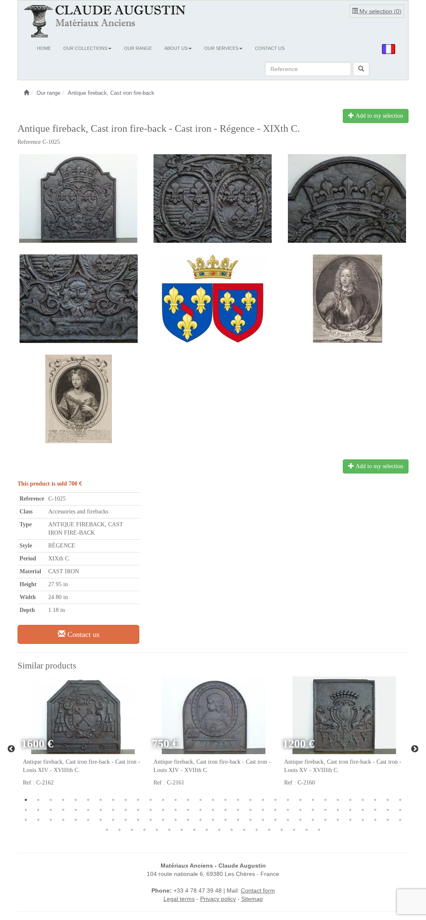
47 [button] (213, 810)
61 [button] (388, 810)
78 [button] (213, 820)
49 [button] (238, 810)
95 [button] (119, 830)
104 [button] (232, 830)
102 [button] (207, 830)
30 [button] (388, 800)
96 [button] (132, 830)
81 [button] (250, 820)
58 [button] (350, 810)
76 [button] (188, 820)
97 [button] (144, 830)
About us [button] (176, 48)
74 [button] (163, 820)
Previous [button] (11, 749)
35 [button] (63, 810)
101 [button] (194, 830)
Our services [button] (221, 48)
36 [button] (76, 810)
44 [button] (175, 810)
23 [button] (300, 800)
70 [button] (113, 820)
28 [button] (363, 800)
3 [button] (51, 800)
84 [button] (288, 820)
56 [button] (325, 810)
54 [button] (300, 810)
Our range (138, 48)
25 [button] (325, 800)
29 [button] (375, 800)
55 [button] (313, 810)
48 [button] (225, 810)
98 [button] (157, 830)
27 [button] (350, 800)
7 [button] (101, 800)
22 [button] (288, 800)
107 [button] (269, 830)
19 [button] (250, 800)
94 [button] (107, 830)
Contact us (270, 48)
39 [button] (113, 810)
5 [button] (76, 800)
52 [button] (275, 810)
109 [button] (294, 830)
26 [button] (338, 800)
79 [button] (225, 820)
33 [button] (38, 810)
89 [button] (350, 820)
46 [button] (200, 810)
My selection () (379, 11)
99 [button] (169, 830)
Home (44, 48)
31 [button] (400, 800)
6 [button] (88, 800)
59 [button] (363, 810)
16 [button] (213, 800)
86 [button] (313, 820)
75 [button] (175, 820)
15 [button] (200, 800)
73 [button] (150, 820)
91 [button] (375, 820)
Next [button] (415, 749)
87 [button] (325, 820)
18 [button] (238, 800)
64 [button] (38, 820)
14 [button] (188, 800)
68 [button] (88, 820)
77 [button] (200, 820)
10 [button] (138, 800)
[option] (82, 736)
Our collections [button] (85, 48)
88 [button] (338, 820)
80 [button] (238, 820)
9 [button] (125, 800)
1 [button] (26, 800)
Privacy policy (218, 898)
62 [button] (400, 810)
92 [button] (388, 820)
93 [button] (400, 820)
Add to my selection (378, 116)
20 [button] (263, 800)
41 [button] (138, 810)
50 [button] (250, 810)
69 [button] (101, 820)
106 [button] (257, 830)
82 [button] (263, 820)
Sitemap (252, 898)
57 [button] (338, 810)
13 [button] (175, 800)
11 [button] (150, 800)
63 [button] (26, 820)
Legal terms (179, 898)
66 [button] (63, 820)
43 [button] (163, 810)
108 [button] (281, 830)
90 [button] (363, 820)
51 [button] (263, 810)
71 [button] (125, 820)
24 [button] (313, 800)
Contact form (258, 890)
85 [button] (300, 820)
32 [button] (26, 810)
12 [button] (163, 800)
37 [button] (88, 810)
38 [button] (101, 810)
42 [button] (150, 810)
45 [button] (188, 810)
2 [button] (38, 800)
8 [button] (113, 800)
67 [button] (76, 820)
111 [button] (319, 830)
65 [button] (51, 820)
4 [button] (63, 800)
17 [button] (225, 800)
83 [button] (275, 820)
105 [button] (244, 830)
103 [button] (219, 830)
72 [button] (138, 820)
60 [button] (375, 810)
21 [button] (275, 800)
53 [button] (288, 810)
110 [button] (306, 830)
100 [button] (182, 830)
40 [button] (125, 810)
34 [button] (51, 810)
